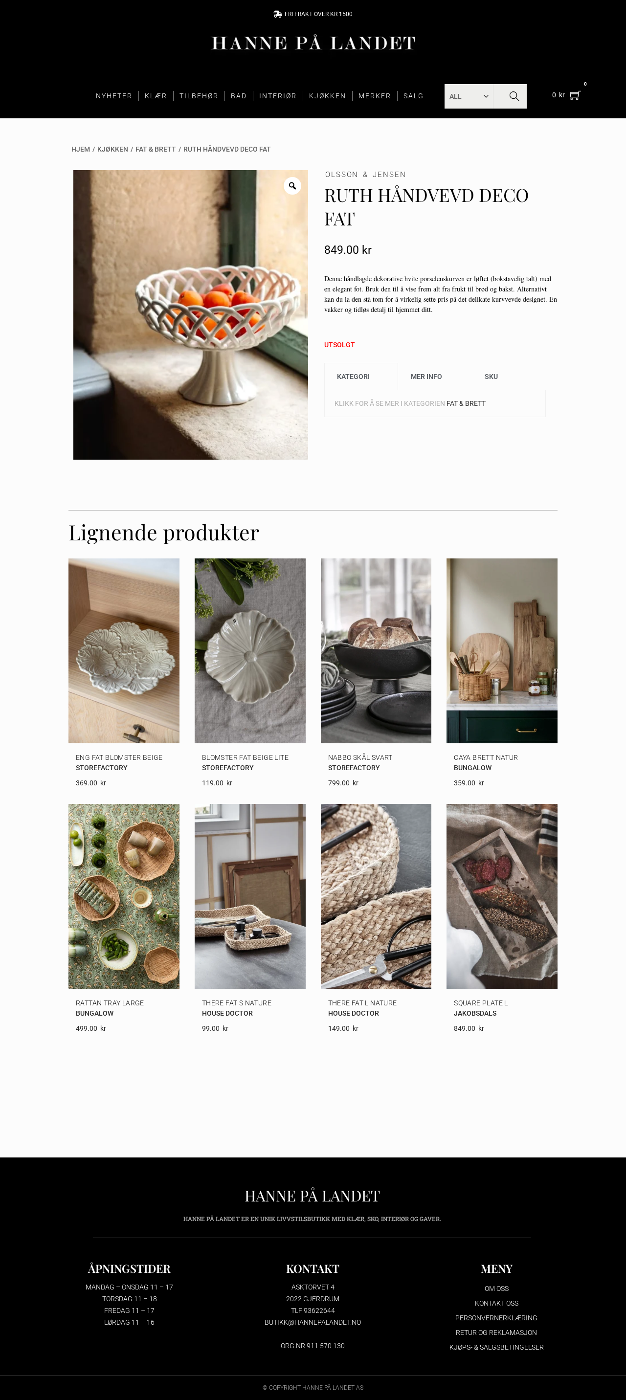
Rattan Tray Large (110, 1003)
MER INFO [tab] (426, 376)
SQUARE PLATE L (481, 1003)
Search (514, 96)
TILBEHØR (199, 96)
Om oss (497, 1288)
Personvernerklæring (496, 1318)
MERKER (374, 96)
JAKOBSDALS (475, 1013)
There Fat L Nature (362, 1003)
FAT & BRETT (155, 149)
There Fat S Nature (236, 1003)
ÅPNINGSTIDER (129, 1268)
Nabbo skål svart (360, 757)
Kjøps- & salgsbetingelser (496, 1347)
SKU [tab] (491, 376)
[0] (575, 95)
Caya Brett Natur (486, 757)
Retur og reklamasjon (496, 1332)
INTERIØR (278, 96)
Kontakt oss (496, 1303)
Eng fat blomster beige (119, 757)
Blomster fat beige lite (245, 757)
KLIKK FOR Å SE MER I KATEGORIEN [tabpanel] (410, 403)
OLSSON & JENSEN (365, 174)
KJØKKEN (327, 96)
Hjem (80, 149)
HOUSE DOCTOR (227, 1013)
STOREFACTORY (102, 767)
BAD (239, 96)
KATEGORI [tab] (353, 376)
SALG (413, 96)
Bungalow (473, 767)
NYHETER (114, 96)
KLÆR (156, 96)
